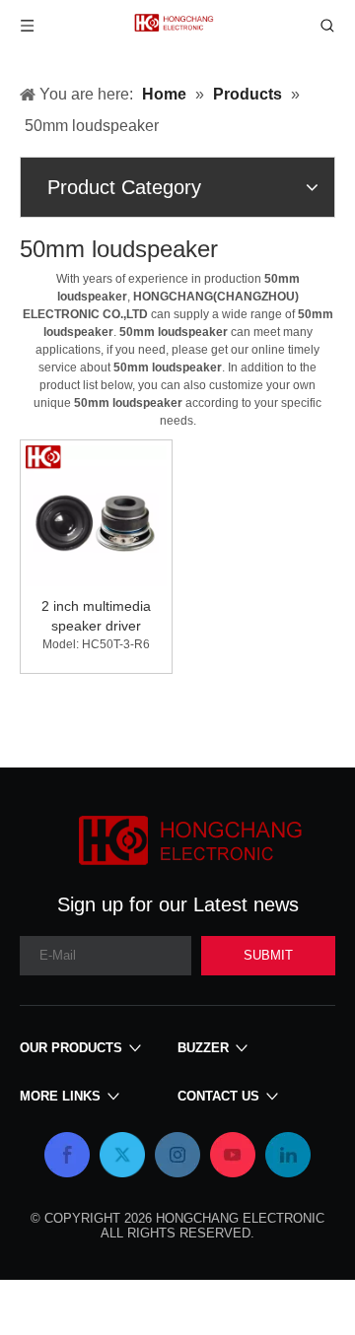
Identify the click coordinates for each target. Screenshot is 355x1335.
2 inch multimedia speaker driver (96, 616)
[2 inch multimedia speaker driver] (96, 514)
